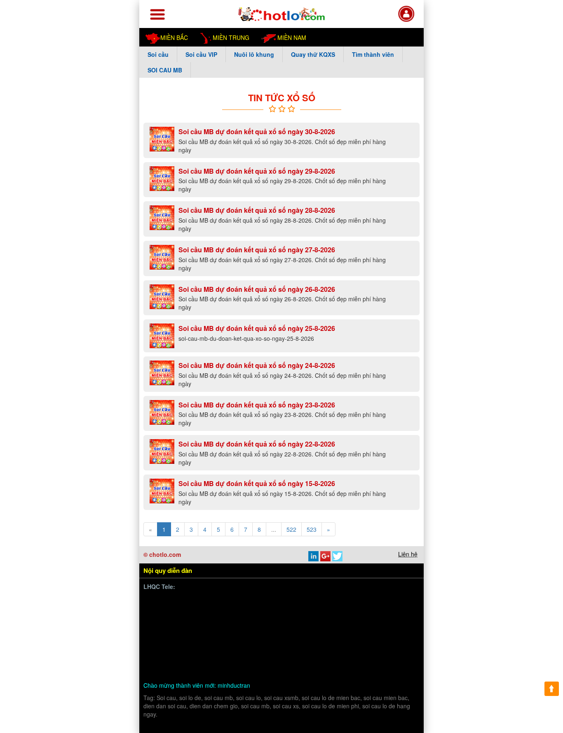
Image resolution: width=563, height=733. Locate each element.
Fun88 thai (210, 640)
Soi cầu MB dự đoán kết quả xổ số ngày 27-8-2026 (256, 249)
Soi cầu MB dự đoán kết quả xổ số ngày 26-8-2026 (256, 289)
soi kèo (239, 659)
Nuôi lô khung (254, 54)
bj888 (354, 630)
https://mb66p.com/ (224, 601)
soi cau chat (318, 669)
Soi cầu (158, 54)
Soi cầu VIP (201, 54)
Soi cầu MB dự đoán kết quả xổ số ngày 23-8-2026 (256, 405)
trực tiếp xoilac (286, 621)
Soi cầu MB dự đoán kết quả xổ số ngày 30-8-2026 (256, 131)
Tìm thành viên (373, 54)
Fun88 (379, 649)
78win (221, 611)
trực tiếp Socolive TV (339, 621)
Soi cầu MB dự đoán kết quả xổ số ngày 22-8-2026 (256, 444)
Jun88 (253, 621)
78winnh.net (271, 601)
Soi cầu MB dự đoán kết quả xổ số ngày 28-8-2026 (256, 210)
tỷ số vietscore (313, 611)
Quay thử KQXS (313, 54)
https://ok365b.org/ (268, 640)
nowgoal (265, 659)
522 (291, 529)
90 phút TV (365, 601)
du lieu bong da (358, 611)
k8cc (204, 669)
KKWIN (164, 649)
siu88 (263, 630)
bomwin (164, 601)
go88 (160, 640)
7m (233, 640)
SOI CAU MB (165, 70)
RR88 (293, 649)
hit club (271, 649)
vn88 (186, 601)
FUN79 (182, 640)
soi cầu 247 (334, 659)
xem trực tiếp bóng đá (183, 630)
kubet (232, 621)
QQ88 (362, 640)
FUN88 (356, 649)
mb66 (334, 649)
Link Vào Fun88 (200, 649)
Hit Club (394, 611)
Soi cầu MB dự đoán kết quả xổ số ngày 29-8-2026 (256, 171)
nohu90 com (234, 630)
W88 (186, 669)
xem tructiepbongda (318, 601)
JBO (372, 630)
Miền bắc (174, 37)
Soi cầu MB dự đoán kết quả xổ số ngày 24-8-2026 (256, 365)
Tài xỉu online (271, 611)
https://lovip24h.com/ (243, 669)
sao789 (285, 630)
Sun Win (386, 640)
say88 (212, 621)
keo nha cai (241, 649)
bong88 (164, 611)
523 (312, 529)
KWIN (308, 630)
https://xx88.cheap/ (323, 640)
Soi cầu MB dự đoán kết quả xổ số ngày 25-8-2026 (256, 328)
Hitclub (163, 621)
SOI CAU (166, 659)
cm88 (241, 611)
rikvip (191, 659)
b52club (214, 659)
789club (395, 601)
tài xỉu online (297, 659)
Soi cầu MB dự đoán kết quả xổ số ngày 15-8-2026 (256, 483)
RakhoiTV (385, 621)
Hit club (394, 630)
